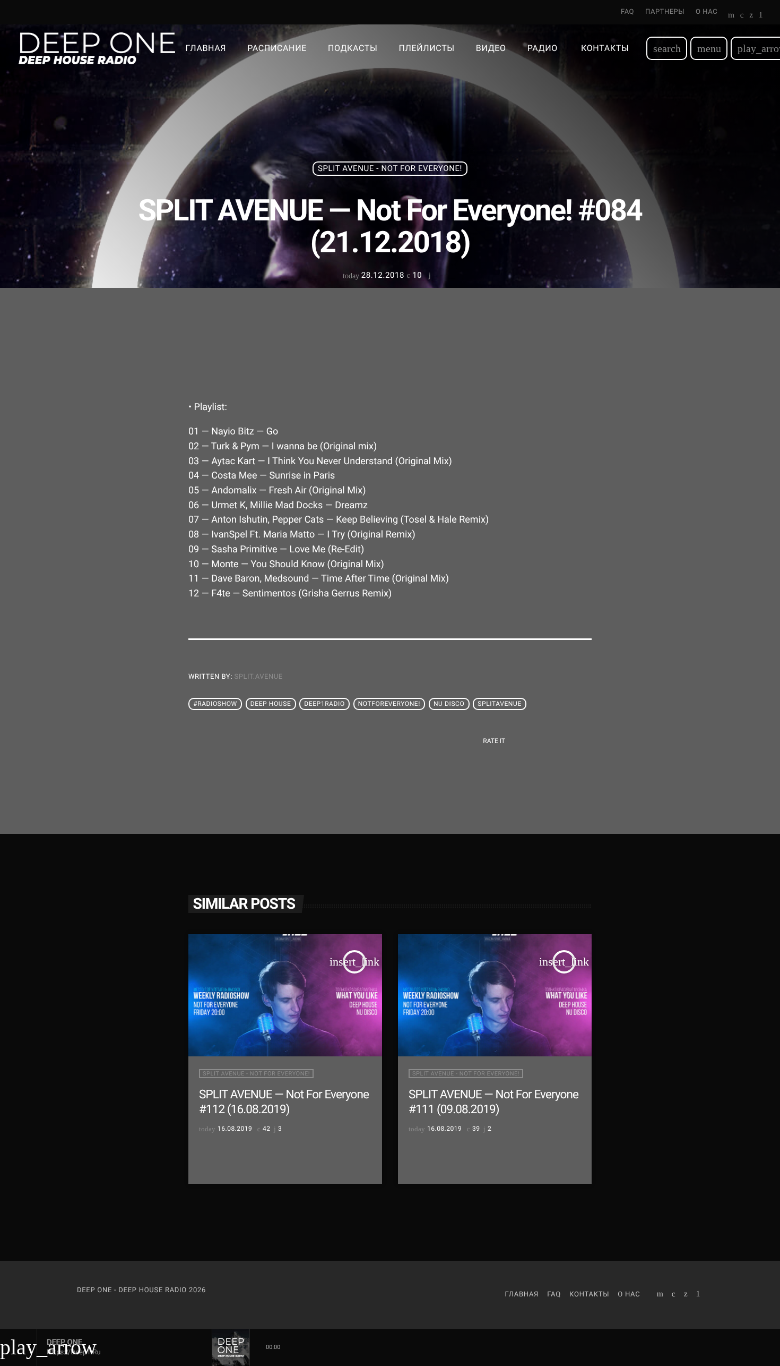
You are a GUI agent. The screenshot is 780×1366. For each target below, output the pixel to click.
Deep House (270, 704)
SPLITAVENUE (500, 704)
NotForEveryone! (389, 704)
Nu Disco (449, 704)
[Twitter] (751, 16)
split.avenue (259, 677)
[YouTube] (731, 16)
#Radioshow (215, 704)
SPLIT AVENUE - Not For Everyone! (390, 168)
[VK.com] (742, 16)
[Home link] (97, 48)
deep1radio (324, 704)
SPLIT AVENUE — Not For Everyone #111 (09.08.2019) (493, 1102)
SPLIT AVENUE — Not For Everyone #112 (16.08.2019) (284, 1102)
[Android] (761, 16)
